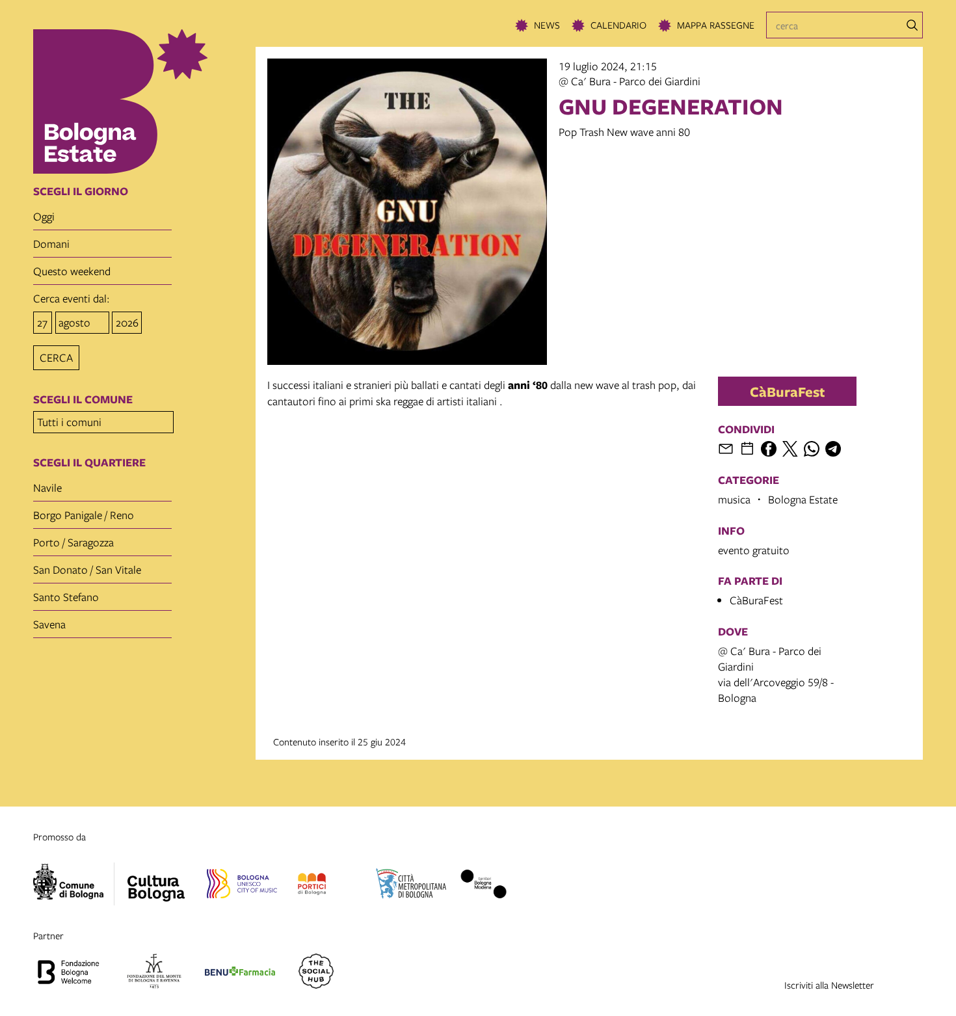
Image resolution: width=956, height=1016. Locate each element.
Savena (49, 624)
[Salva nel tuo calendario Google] (747, 449)
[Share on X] (790, 449)
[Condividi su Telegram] (833, 449)
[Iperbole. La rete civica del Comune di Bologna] (73, 883)
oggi (44, 216)
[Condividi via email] (726, 449)
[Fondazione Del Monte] (154, 973)
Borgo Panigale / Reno (83, 514)
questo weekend (72, 270)
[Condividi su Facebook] (769, 449)
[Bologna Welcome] (68, 973)
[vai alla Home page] (140, 101)
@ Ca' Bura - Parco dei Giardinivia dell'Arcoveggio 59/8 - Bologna (776, 674)
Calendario (618, 24)
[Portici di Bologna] (312, 885)
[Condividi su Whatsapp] (811, 449)
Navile (47, 487)
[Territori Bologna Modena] (483, 885)
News (547, 24)
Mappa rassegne (715, 24)
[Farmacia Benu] (240, 973)
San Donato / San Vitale (87, 569)
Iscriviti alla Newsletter (829, 984)
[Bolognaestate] (156, 880)
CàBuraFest (787, 391)
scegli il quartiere (89, 462)
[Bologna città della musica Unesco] (242, 885)
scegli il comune (83, 399)
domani (51, 243)
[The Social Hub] (316, 973)
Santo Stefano (66, 596)
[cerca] (912, 25)
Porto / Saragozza (73, 542)
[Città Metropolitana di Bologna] (411, 885)
